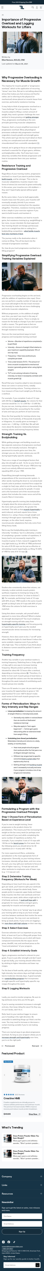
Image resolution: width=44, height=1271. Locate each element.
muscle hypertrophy (32, 509)
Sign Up (22, 1231)
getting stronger (32, 117)
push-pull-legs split (28, 900)
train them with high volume (16, 923)
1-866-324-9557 (7, 1249)
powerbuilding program (14, 978)
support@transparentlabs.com (12, 1246)
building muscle (36, 765)
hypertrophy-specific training (13, 624)
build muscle (7, 179)
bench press (19, 843)
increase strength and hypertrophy (16, 1037)
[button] (33, 7)
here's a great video (29, 759)
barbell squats (20, 401)
